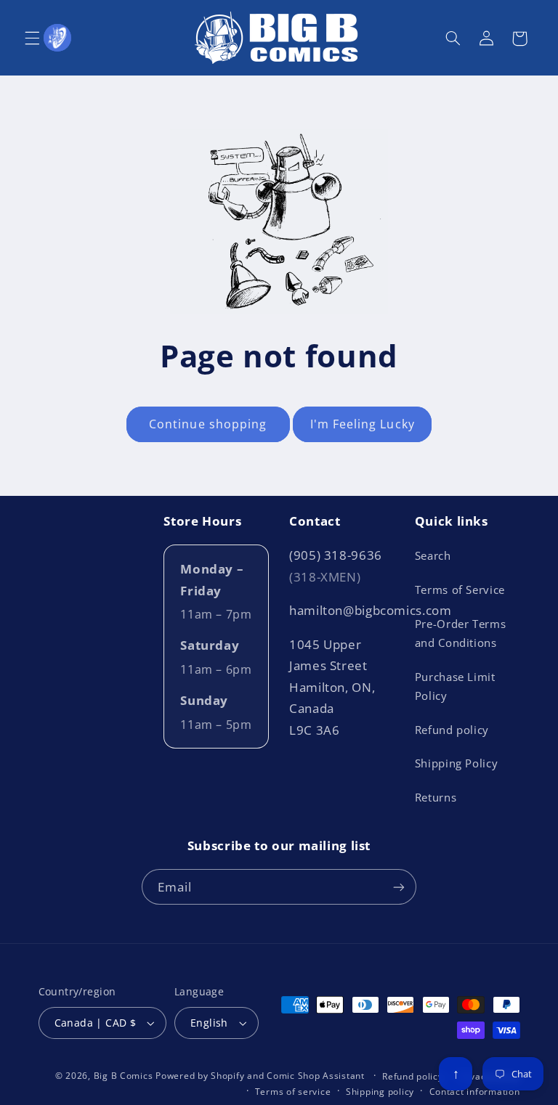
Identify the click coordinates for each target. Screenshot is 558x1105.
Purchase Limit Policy (455, 686)
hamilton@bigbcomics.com (370, 610)
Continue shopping (208, 424)
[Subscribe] (399, 887)
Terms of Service (460, 589)
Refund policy (452, 729)
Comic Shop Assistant (316, 1075)
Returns (435, 797)
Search (433, 555)
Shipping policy (380, 1091)
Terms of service (293, 1091)
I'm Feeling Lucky (362, 424)
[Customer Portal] (57, 38)
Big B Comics (123, 1075)
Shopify (227, 1075)
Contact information (474, 1091)
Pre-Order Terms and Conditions (460, 633)
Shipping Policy (456, 763)
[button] (32, 38)
